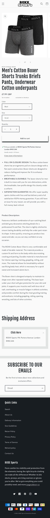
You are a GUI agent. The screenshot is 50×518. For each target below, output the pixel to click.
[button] (3, 3)
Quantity (5, 124)
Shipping (12, 97)
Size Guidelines (11, 426)
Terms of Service (11, 442)
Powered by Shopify (30, 513)
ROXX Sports (21, 513)
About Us (8, 415)
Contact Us (9, 453)
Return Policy (10, 431)
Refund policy (10, 448)
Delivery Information (13, 420)
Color (4, 102)
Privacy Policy (10, 437)
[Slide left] (19, 62)
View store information (13, 156)
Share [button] (7, 306)
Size (3, 113)
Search (7, 409)
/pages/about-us (33, 485)
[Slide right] (30, 62)
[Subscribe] (42, 388)
